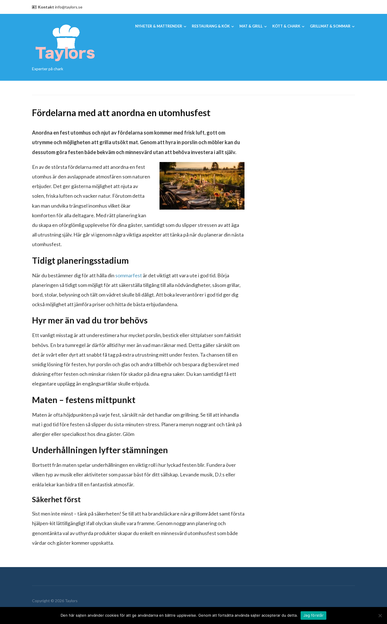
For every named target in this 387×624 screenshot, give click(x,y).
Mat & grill (251, 26)
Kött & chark (286, 26)
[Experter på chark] (65, 41)
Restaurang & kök (211, 26)
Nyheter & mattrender (158, 26)
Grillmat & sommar (330, 26)
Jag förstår (313, 615)
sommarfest (128, 275)
